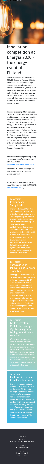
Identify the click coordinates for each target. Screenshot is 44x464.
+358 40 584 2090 (23, 448)
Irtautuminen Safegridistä (17, 204)
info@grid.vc (22, 445)
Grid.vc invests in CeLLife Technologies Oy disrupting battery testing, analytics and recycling (22, 329)
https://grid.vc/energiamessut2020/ (20, 164)
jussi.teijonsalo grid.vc (15, 188)
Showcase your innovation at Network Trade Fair (22, 268)
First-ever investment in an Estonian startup (22, 379)
